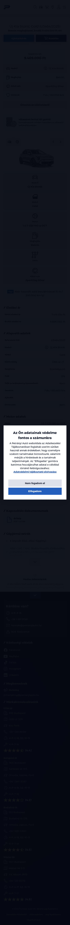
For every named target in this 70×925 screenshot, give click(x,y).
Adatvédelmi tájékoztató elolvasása (34, 471)
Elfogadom (35, 491)
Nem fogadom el (35, 483)
